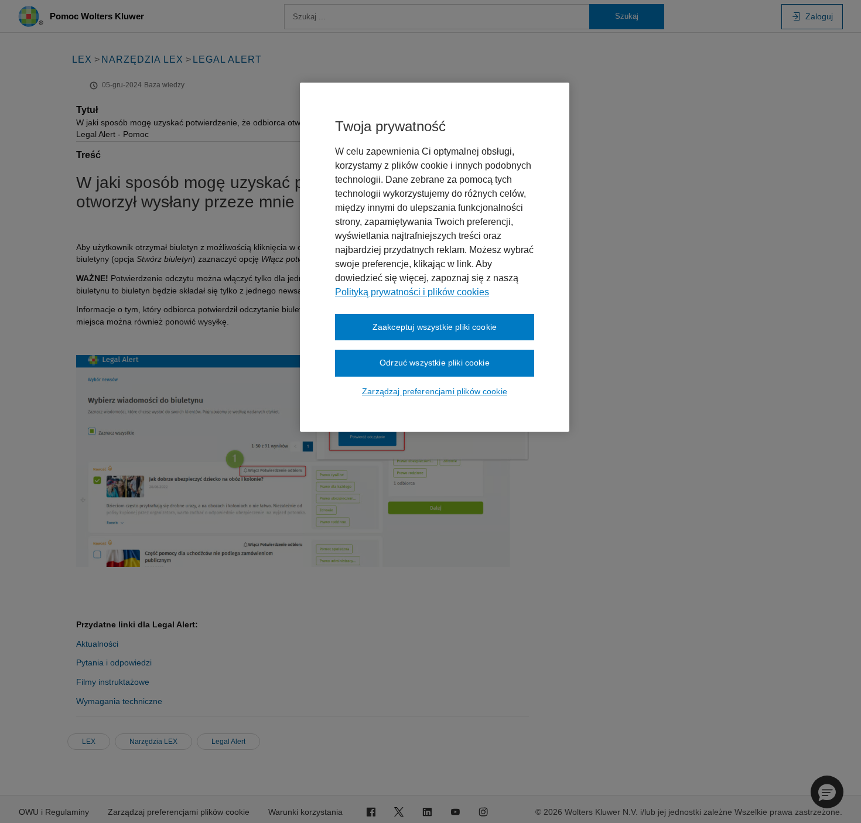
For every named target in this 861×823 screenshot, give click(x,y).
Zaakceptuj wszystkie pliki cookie (435, 327)
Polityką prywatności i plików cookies (412, 292)
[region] (434, 257)
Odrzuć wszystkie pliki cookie (435, 362)
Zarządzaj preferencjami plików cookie (434, 391)
